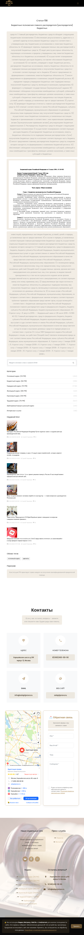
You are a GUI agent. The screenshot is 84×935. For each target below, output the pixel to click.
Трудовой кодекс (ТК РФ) (42, 401)
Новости (60, 838)
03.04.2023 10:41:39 (14, 458)
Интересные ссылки (42, 411)
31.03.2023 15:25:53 (13, 480)
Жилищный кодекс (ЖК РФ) (42, 391)
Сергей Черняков (27, 437)
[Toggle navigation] (77, 3)
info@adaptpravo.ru (23, 695)
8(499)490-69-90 (60, 657)
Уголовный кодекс (14, 558)
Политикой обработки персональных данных (62, 792)
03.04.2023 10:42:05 (14, 437)
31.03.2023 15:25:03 (13, 501)
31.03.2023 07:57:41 (13, 522)
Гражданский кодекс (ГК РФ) (42, 386)
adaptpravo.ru (60, 695)
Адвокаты (26, 558)
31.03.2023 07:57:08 (14, 544)
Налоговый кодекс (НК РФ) (42, 396)
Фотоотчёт (60, 842)
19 (35, 437)
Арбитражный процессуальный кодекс (42, 406)
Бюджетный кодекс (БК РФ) (42, 381)
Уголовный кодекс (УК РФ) (42, 376)
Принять (76, 926)
